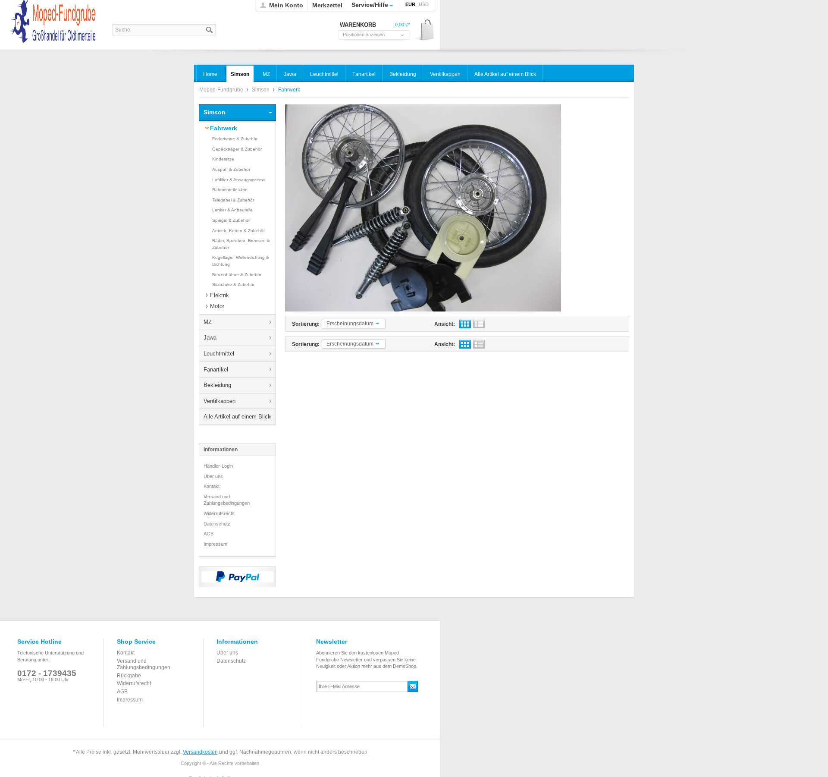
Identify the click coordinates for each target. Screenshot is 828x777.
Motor (217, 306)
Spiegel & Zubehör (231, 220)
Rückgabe (129, 676)
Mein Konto (286, 5)
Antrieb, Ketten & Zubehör (238, 230)
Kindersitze (223, 159)
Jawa (210, 337)
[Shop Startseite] (56, 41)
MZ (208, 322)
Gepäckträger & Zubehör (237, 149)
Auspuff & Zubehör (231, 169)
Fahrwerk (223, 128)
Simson (261, 90)
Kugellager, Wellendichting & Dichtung (240, 261)
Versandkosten (200, 752)
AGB (208, 533)
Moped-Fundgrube (222, 90)
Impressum (215, 544)
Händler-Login (218, 466)
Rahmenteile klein (230, 189)
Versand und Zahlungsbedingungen (227, 500)
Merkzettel (327, 5)
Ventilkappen (219, 401)
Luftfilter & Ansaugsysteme (238, 179)
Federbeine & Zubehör (234, 138)
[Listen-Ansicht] (479, 324)
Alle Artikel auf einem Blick (237, 416)
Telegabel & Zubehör (233, 200)
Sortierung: (306, 324)
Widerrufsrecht (219, 513)
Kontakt (212, 486)
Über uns (213, 476)
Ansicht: (444, 324)
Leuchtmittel (219, 353)
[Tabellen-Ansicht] (465, 324)
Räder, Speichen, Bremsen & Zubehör (241, 244)
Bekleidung (217, 385)
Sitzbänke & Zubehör (233, 284)
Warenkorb (424, 30)
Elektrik (219, 295)
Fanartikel (216, 369)
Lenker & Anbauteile (232, 210)
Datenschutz (217, 523)
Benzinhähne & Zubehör (236, 274)
